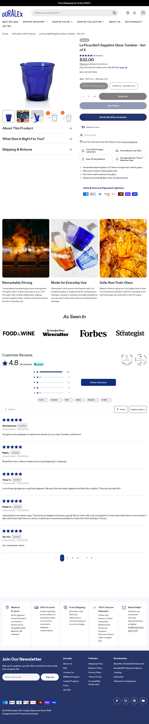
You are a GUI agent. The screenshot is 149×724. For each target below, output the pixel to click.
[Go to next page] (92, 557)
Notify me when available (113, 117)
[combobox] (74, 12)
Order (104, 400)
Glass (78, 400)
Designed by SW (10, 713)
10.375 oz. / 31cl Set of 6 (123, 86)
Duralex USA (16, 710)
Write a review (98, 382)
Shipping (83, 64)
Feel (67, 400)
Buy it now (113, 105)
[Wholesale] (127, 12)
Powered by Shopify (28, 713)
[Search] (114, 13)
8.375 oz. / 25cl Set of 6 (94, 87)
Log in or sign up (129, 142)
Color (41, 400)
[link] (18, 333)
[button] (86, 55)
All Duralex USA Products (24, 33)
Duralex (54, 400)
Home (5, 33)
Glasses (91, 400)
